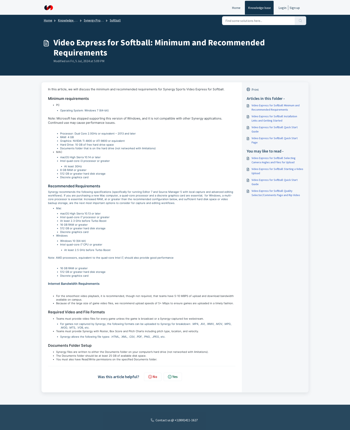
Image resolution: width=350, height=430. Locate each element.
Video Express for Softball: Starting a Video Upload (277, 171)
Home (236, 8)
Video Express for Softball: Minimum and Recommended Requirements (276, 107)
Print (255, 89)
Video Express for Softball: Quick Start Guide (275, 129)
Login (282, 8)
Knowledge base (259, 8)
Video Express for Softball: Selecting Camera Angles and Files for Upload (274, 160)
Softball (115, 20)
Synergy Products (96, 20)
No (155, 376)
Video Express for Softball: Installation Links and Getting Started (274, 118)
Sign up (295, 8)
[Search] (300, 20)
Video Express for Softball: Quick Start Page (275, 140)
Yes (175, 376)
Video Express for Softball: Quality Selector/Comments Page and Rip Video (276, 193)
